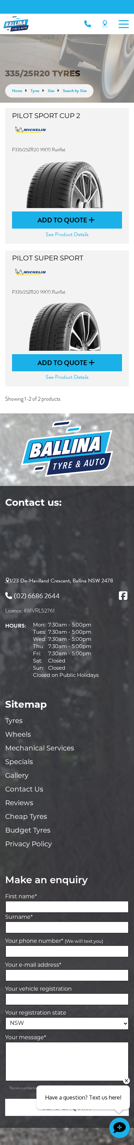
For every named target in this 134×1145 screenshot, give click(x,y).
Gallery (17, 776)
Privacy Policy (28, 844)
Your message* (25, 1038)
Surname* (19, 917)
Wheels (18, 735)
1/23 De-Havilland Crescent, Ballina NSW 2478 (61, 581)
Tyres (14, 721)
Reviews (19, 803)
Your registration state (35, 1013)
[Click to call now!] (87, 24)
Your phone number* (54, 941)
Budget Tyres (28, 830)
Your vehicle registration (38, 989)
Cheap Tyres (26, 817)
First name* (21, 897)
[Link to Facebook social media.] (123, 596)
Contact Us (24, 789)
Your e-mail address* (33, 965)
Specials (19, 762)
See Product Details (67, 234)
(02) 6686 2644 (37, 596)
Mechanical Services (39, 748)
